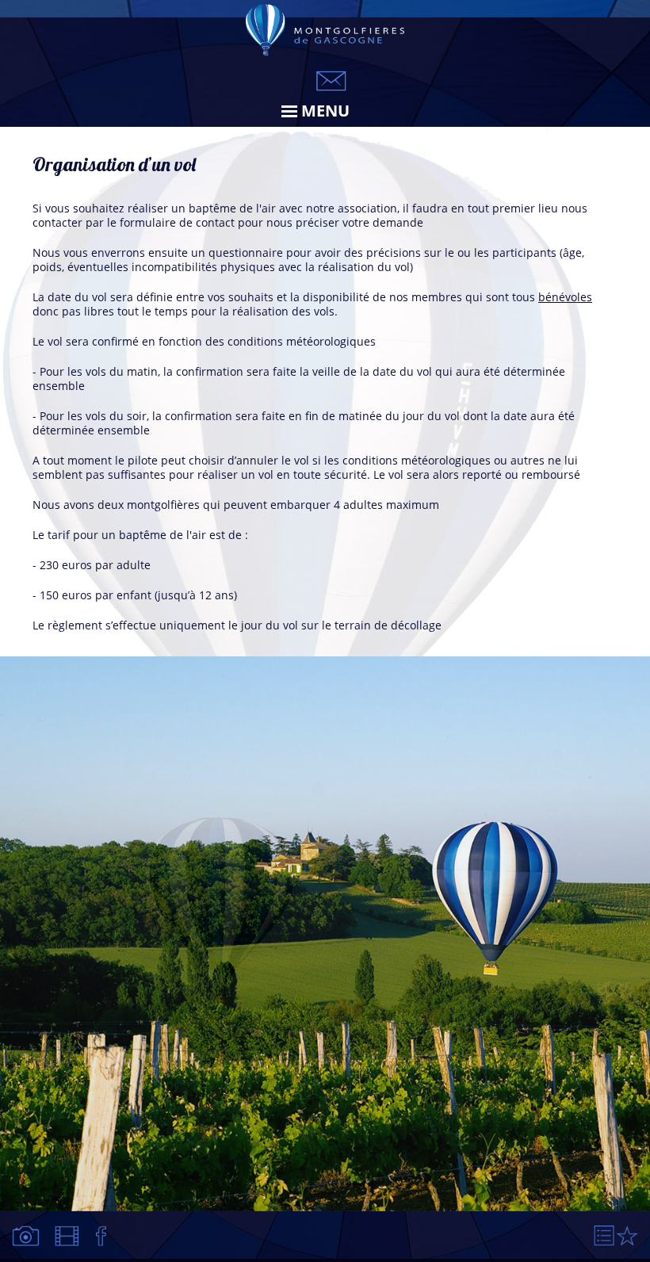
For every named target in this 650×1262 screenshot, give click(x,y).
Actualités (102, 1236)
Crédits (627, 1236)
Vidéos (68, 1236)
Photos (26, 1236)
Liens (605, 1236)
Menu (325, 110)
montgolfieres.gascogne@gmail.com (331, 81)
